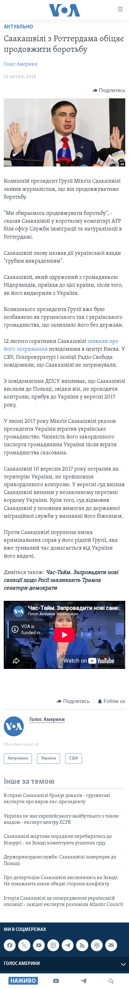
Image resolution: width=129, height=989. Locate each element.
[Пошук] (111, 981)
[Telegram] (83, 981)
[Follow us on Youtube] (39, 945)
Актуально (18, 27)
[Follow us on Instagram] (53, 945)
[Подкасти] (97, 945)
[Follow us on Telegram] (68, 945)
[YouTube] (56, 981)
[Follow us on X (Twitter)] (24, 945)
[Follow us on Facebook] (10, 945)
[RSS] (82, 945)
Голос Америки (21, 64)
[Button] (109, 91)
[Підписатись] (111, 945)
